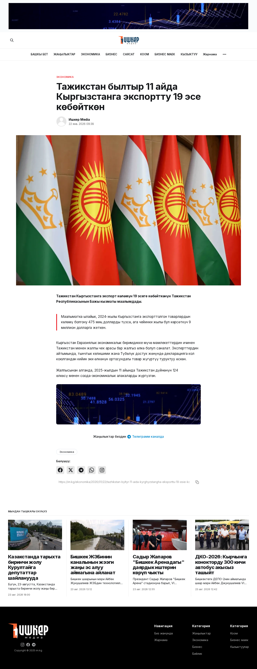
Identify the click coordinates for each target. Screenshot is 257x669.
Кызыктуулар (239, 647)
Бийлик (197, 654)
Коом (234, 633)
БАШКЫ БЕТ (39, 54)
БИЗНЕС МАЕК (165, 54)
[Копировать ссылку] (197, 482)
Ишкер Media (79, 119)
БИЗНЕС (111, 54)
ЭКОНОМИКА (90, 54)
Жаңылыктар (201, 633)
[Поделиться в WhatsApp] (92, 470)
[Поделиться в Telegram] (81, 470)
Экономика (65, 76)
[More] (224, 54)
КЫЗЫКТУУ (189, 54)
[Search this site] (12, 40)
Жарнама (210, 54)
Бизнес (197, 647)
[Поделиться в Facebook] (60, 470)
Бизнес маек (239, 640)
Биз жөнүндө (163, 633)
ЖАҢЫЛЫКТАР (64, 54)
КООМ (144, 54)
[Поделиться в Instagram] (102, 470)
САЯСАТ (129, 54)
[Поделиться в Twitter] (71, 470)
